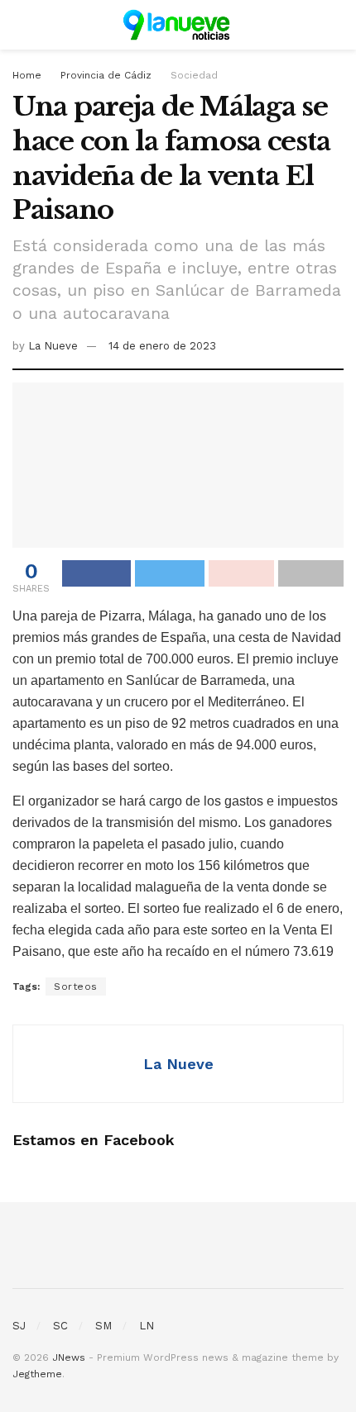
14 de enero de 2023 (162, 346)
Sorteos (76, 986)
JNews (68, 1357)
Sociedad (194, 75)
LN (146, 1325)
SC (60, 1325)
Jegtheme (37, 1374)
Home (26, 75)
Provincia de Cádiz (106, 75)
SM (103, 1325)
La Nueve (53, 346)
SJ (19, 1325)
